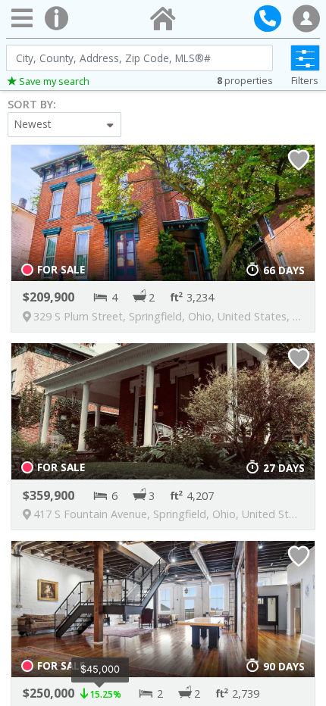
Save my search (54, 81)
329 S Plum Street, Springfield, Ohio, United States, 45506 (178, 316)
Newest (32, 124)
